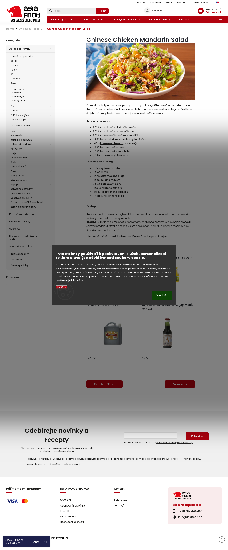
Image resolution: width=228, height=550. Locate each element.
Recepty (15, 60)
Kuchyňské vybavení (22, 214)
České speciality (20, 265)
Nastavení (61, 287)
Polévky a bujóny (20, 115)
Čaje (13, 171)
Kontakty (182, 2)
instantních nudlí (111, 143)
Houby (14, 131)
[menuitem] (63, 19)
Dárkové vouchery (21, 193)
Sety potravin (18, 175)
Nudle (14, 69)
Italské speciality (20, 254)
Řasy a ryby (17, 135)
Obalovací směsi (21, 125)
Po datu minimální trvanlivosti (27, 202)
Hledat (102, 10)
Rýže (13, 83)
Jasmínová (18, 89)
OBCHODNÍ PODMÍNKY (161, 2)
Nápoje (14, 184)
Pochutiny (16, 148)
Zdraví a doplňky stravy (23, 206)
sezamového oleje (112, 176)
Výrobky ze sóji (19, 180)
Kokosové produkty (21, 144)
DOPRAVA (140, 2)
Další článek (179, 384)
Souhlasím (162, 295)
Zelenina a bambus (21, 139)
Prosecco (17, 259)
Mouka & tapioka (20, 119)
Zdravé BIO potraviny (22, 56)
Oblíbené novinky (19, 221)
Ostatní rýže (18, 96)
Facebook (116, 506)
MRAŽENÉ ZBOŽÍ (19, 166)
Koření (14, 110)
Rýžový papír (18, 100)
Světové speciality (20, 246)
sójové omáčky (111, 184)
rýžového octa (110, 168)
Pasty (14, 106)
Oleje (13, 153)
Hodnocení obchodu (72, 522)
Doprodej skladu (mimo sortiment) (23, 238)
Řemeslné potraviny (22, 189)
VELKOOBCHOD (200, 2)
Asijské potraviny (19, 48)
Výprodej (14, 229)
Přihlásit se (197, 436)
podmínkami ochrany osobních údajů (174, 442)
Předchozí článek (104, 384)
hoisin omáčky (110, 180)
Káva (13, 74)
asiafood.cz (122, 506)
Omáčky (15, 78)
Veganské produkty (21, 197)
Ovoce (14, 65)
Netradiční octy (19, 157)
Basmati (16, 92)
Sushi (13, 162)
